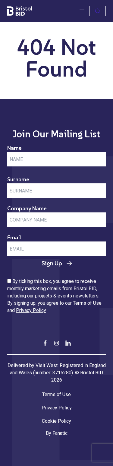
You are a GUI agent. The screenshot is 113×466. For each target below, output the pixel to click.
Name (14, 147)
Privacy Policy (31, 310)
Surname (18, 179)
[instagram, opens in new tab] (56, 342)
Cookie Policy (56, 421)
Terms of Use (87, 303)
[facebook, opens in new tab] (45, 342)
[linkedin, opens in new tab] (68, 342)
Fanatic (59, 433)
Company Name (27, 208)
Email (14, 237)
